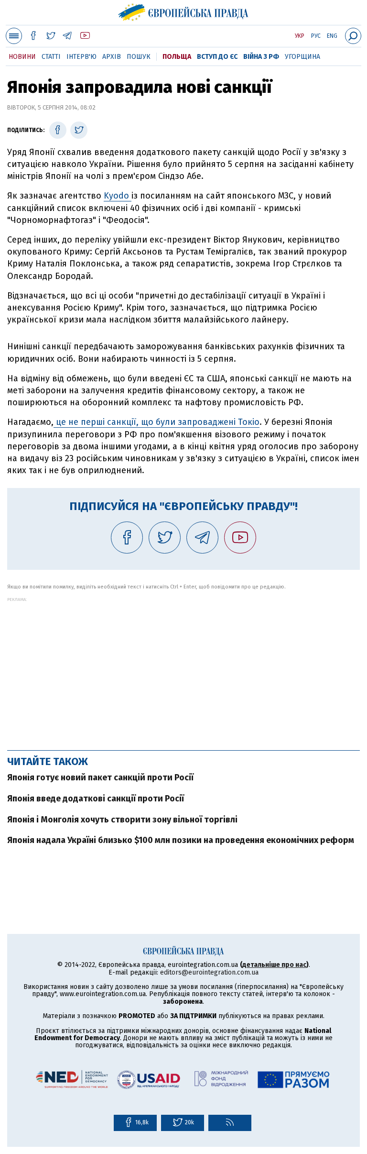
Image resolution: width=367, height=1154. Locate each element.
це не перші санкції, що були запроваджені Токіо (156, 422)
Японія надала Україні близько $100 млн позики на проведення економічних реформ (180, 840)
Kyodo (117, 195)
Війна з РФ (261, 57)
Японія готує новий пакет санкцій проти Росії (100, 777)
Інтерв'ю (81, 57)
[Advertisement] (183, 669)
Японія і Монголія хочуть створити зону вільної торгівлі (122, 819)
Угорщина (302, 57)
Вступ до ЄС (217, 57)
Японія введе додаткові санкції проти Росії (95, 798)
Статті (51, 57)
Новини (22, 57)
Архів (111, 57)
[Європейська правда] (183, 11)
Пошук (139, 57)
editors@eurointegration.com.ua (209, 972)
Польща (176, 57)
